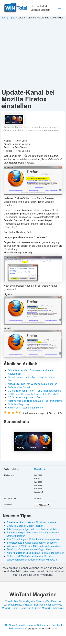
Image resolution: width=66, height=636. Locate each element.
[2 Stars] (9, 412)
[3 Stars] (13, 412)
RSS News (9, 625)
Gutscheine (58, 608)
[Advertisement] (33, 54)
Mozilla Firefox (40, 468)
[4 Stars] (16, 412)
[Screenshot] (33, 441)
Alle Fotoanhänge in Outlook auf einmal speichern (33, 539)
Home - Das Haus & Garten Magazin (31, 608)
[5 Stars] (20, 412)
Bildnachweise (16, 628)
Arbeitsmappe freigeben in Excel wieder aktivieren (33, 529)
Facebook (57, 625)
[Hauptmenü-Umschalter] (59, 7)
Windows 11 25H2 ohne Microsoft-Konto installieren (34, 546)
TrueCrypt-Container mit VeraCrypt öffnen (29, 549)
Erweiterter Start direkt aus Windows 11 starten (32, 522)
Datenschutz (43, 625)
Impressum (30, 625)
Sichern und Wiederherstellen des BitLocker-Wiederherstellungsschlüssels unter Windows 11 (33, 557)
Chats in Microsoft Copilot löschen (25, 525)
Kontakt (20, 625)
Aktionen (43, 504)
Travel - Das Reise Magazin (20, 601)
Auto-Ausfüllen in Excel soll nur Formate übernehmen (35, 552)
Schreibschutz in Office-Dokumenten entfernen (32, 542)
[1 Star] (5, 412)
